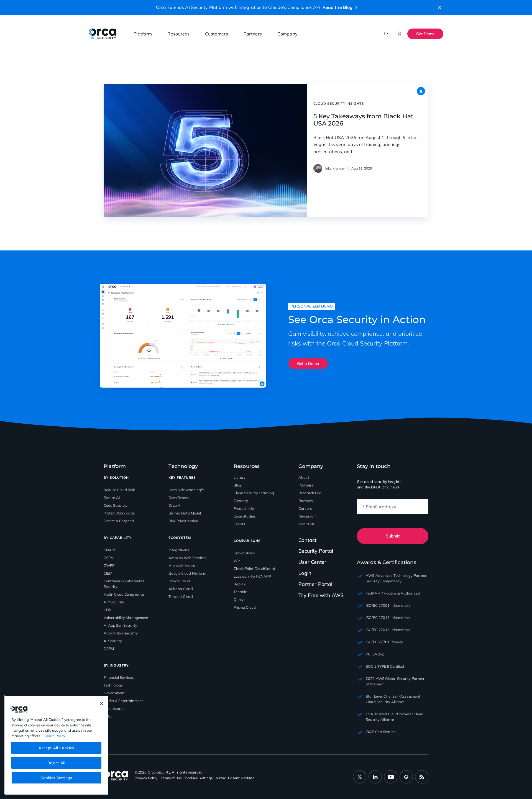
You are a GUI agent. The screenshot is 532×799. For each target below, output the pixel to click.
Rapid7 (240, 584)
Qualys (239, 599)
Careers (305, 508)
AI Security (113, 641)
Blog (237, 485)
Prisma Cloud (245, 607)
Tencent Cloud (180, 596)
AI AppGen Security (120, 625)
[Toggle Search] (386, 33)
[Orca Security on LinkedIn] (375, 776)
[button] (439, 7)
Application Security (121, 633)
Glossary (241, 500)
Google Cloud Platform (187, 573)
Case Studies (244, 516)
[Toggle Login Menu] (399, 33)
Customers (216, 34)
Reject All (56, 762)
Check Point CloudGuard (254, 568)
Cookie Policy (54, 735)
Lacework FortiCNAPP (252, 576)
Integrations (178, 550)
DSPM (109, 648)
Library (240, 477)
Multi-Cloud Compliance (124, 594)
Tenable (240, 592)
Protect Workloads (119, 513)
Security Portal (315, 551)
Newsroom (307, 516)
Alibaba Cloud (180, 589)
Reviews (305, 500)
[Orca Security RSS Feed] (421, 776)
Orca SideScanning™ (186, 490)
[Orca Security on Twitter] (359, 776)
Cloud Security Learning (254, 493)
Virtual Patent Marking (235, 778)
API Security (114, 602)
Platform (143, 34)
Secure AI (112, 497)
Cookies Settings (56, 777)
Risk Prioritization (183, 521)
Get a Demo (308, 363)
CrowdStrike (244, 553)
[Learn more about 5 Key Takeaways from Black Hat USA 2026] (205, 150)
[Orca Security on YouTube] (390, 776)
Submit (393, 536)
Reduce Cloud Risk (119, 490)
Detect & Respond (119, 521)
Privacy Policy (146, 778)
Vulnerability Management (126, 617)
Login (304, 573)
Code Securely (115, 505)
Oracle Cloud (179, 581)
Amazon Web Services (187, 557)
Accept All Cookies (56, 747)
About (303, 477)
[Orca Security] (102, 33)
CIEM (108, 573)
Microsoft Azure (181, 565)
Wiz (237, 561)
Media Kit (306, 524)
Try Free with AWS (321, 595)
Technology (113, 685)
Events (239, 524)
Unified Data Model (184, 513)
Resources (178, 34)
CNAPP (110, 550)
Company (287, 34)
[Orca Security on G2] (406, 776)
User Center (312, 562)
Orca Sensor (178, 497)
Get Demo (425, 33)
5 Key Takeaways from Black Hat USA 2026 (363, 120)
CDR (107, 610)
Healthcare (113, 708)
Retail (109, 716)
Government (114, 693)
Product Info (244, 508)
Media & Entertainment (123, 700)
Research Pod (309, 493)
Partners (253, 34)
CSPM (109, 557)
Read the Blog (337, 7)
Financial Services (119, 677)
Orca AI (174, 505)
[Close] (101, 703)
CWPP (109, 565)
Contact (307, 540)
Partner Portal (315, 584)
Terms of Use (171, 778)
